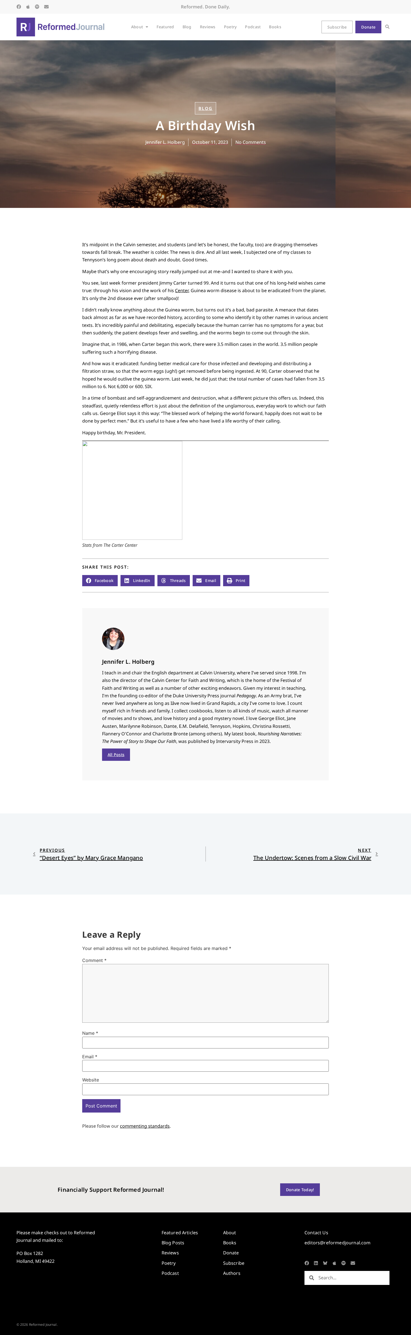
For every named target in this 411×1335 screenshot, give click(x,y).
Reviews (208, 26)
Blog (187, 26)
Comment (94, 960)
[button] (387, 27)
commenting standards (145, 1126)
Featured (165, 26)
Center (181, 290)
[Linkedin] (316, 1263)
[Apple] (28, 6)
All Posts (116, 754)
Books (275, 26)
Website (90, 1080)
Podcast (253, 26)
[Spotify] (37, 6)
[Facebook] (18, 6)
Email (89, 1056)
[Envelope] (46, 6)
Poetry (230, 26)
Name (90, 1033)
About (137, 26)
